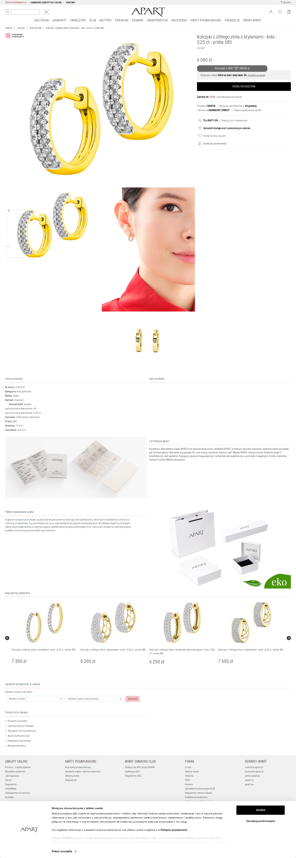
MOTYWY (106, 20)
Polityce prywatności (174, 829)
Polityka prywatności (196, 797)
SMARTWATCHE (157, 20)
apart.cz (249, 780)
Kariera (189, 784)
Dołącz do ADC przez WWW (140, 767)
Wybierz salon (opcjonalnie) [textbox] (83, 698)
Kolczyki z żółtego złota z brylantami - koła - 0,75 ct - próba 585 (43, 649)
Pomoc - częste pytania (17, 767)
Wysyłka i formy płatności (21, 730)
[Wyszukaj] (8, 12)
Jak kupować (12, 775)
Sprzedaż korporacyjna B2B (200, 788)
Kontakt (9, 797)
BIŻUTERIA (42, 20)
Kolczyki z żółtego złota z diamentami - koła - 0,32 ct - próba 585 (250, 649)
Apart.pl (8, 28)
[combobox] (36, 699)
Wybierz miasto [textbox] (17, 698)
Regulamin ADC (133, 775)
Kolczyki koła (35, 28)
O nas (188, 767)
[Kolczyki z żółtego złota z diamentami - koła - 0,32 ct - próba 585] (251, 622)
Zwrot (8, 780)
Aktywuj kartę (72, 775)
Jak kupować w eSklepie (20, 726)
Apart (16, 395)
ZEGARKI (138, 20)
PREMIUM (121, 20)
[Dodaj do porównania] (198, 143)
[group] (44, 638)
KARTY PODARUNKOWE (205, 20)
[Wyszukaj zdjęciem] (46, 12)
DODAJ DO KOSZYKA (243, 86)
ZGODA (260, 810)
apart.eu (249, 784)
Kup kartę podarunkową (78, 767)
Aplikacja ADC (132, 771)
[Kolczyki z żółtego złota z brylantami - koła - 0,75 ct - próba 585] (44, 622)
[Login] (271, 11)
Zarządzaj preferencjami (260, 821)
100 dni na (213, 110)
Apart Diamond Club (18, 735)
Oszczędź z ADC (232, 68)
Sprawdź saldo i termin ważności (83, 771)
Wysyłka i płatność (15, 771)
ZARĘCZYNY (78, 20)
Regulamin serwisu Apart (198, 793)
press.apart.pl (252, 775)
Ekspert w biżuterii (17, 721)
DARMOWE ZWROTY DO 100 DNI (46, 2)
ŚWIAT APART (252, 20)
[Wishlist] (280, 11)
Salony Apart (192, 771)
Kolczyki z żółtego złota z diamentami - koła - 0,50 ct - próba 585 (113, 649)
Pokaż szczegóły (62, 851)
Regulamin (11, 784)
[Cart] (289, 12)
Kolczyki (21, 28)
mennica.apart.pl (254, 767)
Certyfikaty (10, 788)
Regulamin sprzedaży (19, 740)
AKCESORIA (179, 20)
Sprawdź (132, 698)
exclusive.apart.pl (254, 771)
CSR (187, 780)
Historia (189, 775)
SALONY (286, 2)
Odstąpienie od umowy (17, 793)
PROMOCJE (232, 20)
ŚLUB (92, 20)
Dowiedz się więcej (256, 75)
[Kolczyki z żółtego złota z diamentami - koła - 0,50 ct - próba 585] (113, 622)
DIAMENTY (59, 20)
